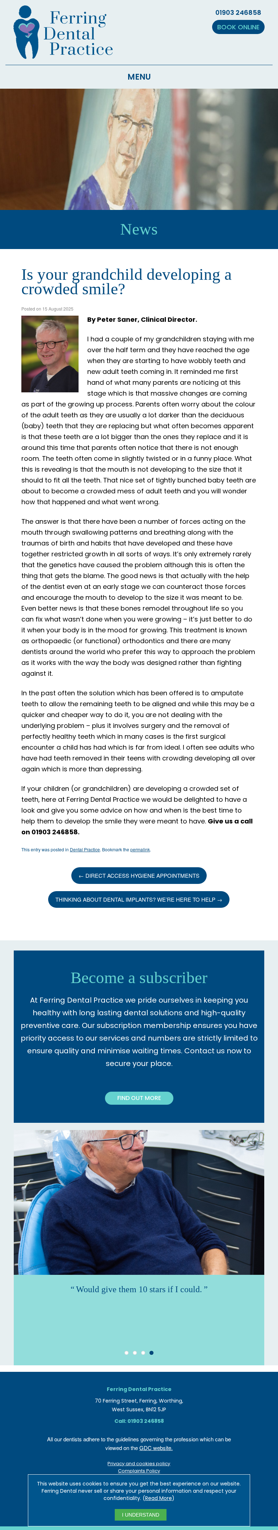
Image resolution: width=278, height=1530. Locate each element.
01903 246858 (238, 12)
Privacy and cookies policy (139, 1463)
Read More (158, 1498)
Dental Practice (85, 849)
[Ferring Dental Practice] (63, 54)
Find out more (139, 1098)
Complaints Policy (139, 1470)
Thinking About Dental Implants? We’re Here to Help (138, 899)
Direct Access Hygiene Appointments (139, 875)
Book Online (238, 26)
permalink (140, 849)
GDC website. (156, 1447)
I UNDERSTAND (140, 1515)
